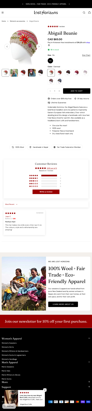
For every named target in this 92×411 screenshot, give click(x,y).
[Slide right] (39, 46)
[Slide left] (7, 46)
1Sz (50, 61)
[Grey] (51, 81)
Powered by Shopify (30, 402)
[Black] (68, 72)
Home (4, 21)
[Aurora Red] (59, 72)
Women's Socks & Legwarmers (14, 355)
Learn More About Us (63, 304)
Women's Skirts (8, 347)
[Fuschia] (76, 72)
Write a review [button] (46, 192)
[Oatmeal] (51, 72)
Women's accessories (17, 21)
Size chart (86, 55)
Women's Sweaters (9, 343)
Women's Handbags (9, 359)
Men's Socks (6, 379)
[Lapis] (59, 81)
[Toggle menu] (2, 12)
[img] (10, 213)
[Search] (84, 12)
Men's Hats (6, 371)
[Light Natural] (85, 72)
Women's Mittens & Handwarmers (15, 351)
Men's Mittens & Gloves (11, 375)
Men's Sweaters (8, 367)
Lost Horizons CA (15, 402)
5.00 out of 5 (52, 168)
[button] (53, 26)
